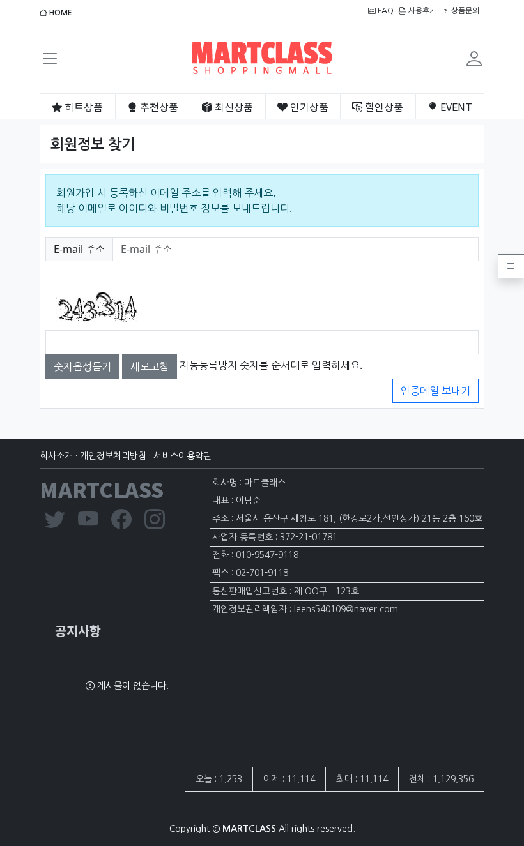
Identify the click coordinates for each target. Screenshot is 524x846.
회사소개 (56, 455)
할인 (382, 106)
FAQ (385, 11)
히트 (82, 106)
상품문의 (464, 11)
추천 (157, 106)
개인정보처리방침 (113, 455)
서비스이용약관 (182, 455)
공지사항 (78, 630)
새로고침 (149, 366)
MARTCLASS (102, 489)
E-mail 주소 (79, 251)
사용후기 (421, 11)
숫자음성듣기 (82, 366)
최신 (232, 106)
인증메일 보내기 (435, 391)
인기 (308, 106)
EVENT (455, 106)
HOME (59, 13)
